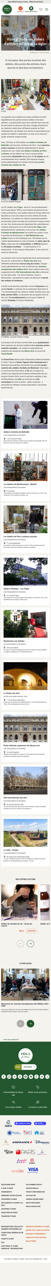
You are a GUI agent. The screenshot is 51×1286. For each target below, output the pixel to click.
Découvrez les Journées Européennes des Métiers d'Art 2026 (24, 1005)
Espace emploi (32, 1188)
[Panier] (40, 9)
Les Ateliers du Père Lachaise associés (20, 536)
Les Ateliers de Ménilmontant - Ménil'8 (20, 484)
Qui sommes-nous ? (34, 1185)
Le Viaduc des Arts (12, 693)
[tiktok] (20, 1077)
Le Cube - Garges (11, 850)
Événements (6, 1192)
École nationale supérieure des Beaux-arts (22, 745)
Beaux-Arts (29, 351)
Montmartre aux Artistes (14, 641)
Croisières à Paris (9, 1199)
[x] (47, 1077)
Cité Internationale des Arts (27, 272)
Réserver (31, 931)
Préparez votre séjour (11, 1195)
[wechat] (31, 1077)
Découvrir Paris (8, 1185)
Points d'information (35, 1192)
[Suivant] (30, 943)
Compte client (7, 1239)
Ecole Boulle (7, 354)
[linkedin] (14, 1077)
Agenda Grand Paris (34, 1199)
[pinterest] (25, 1077)
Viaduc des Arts (30, 261)
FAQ (2, 1242)
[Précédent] (20, 943)
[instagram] (9, 1077)
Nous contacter (33, 1206)
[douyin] (36, 1077)
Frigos (20, 207)
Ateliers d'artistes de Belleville (16, 432)
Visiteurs (28, 1067)
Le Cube (18, 379)
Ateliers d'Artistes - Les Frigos (16, 589)
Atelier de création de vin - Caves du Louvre (16, 925)
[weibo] (42, 1077)
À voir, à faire (7, 1188)
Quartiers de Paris (9, 1212)
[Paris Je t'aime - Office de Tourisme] (7, 9)
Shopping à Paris (8, 1209)
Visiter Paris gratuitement (11, 1039)
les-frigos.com (40, 227)
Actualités (31, 1195)
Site (18, 1067)
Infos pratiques (33, 1203)
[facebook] (4, 1077)
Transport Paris (8, 1216)
